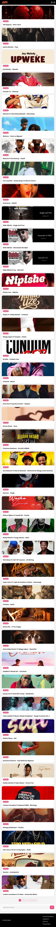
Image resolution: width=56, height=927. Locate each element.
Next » (35, 900)
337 (31, 900)
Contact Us (46, 919)
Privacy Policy (46, 924)
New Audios (6, 21)
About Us (45, 921)
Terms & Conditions (48, 916)
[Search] (52, 907)
